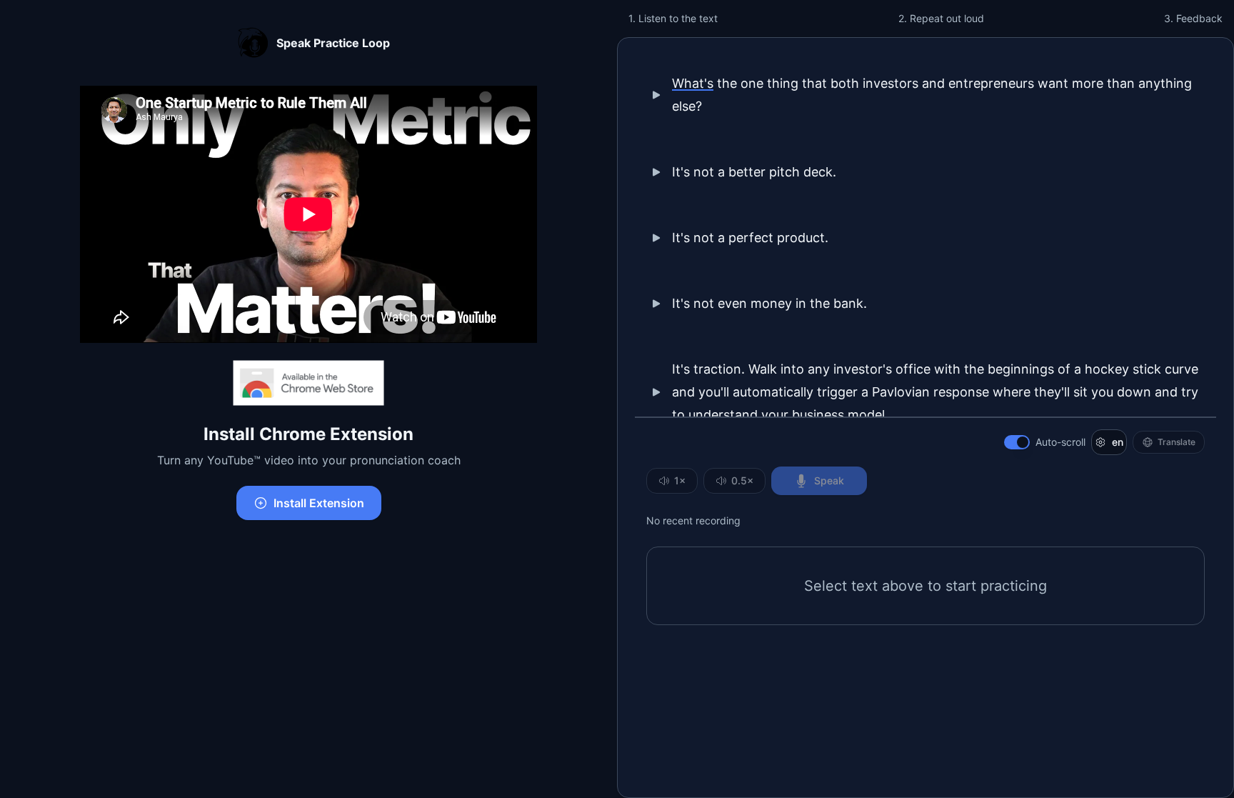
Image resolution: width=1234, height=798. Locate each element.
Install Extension (319, 503)
